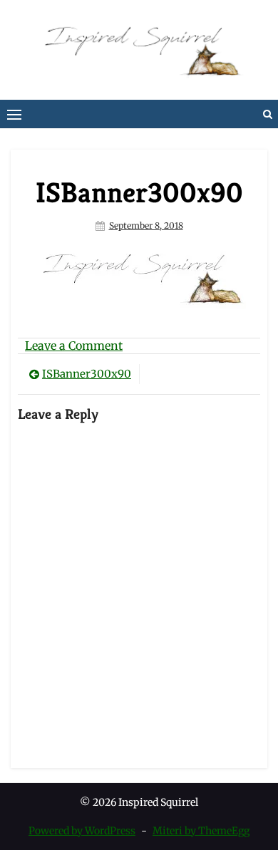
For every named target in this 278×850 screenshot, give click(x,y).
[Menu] (14, 114)
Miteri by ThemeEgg (201, 830)
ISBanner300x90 (86, 373)
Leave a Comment (74, 345)
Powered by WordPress (82, 830)
